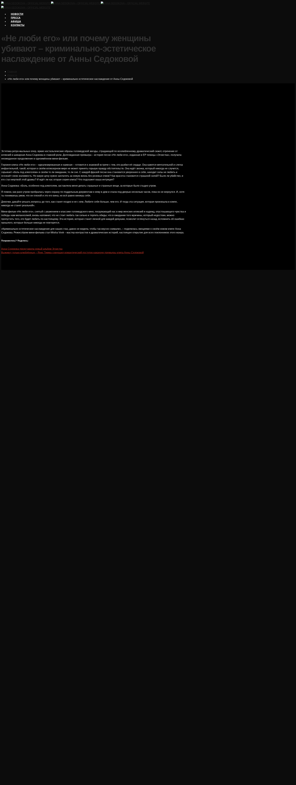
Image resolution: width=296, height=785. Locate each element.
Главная (12, 71)
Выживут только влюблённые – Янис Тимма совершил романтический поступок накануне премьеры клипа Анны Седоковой (72, 252)
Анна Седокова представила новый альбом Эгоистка (31, 249)
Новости (12, 75)
